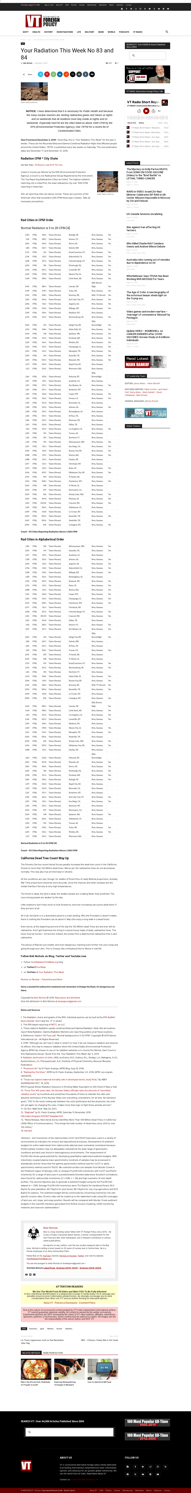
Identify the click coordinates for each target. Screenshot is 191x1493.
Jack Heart (163, 389)
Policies (74, 5)
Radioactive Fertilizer (34, 1072)
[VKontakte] (159, 9)
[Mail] (131, 9)
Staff (67, 5)
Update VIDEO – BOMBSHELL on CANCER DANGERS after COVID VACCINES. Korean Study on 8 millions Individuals (148, 335)
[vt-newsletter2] (146, 417)
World (111, 32)
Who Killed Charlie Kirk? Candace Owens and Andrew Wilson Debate (146, 245)
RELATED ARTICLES (31, 1353)
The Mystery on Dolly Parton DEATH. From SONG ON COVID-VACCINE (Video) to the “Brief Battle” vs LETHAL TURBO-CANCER (147, 174)
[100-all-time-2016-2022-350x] (147, 1439)
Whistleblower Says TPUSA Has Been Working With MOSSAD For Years (148, 277)
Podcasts (124, 32)
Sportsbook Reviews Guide (52, 1490)
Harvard (28, 1130)
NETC (54, 1024)
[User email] (34, 1274)
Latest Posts (132, 163)
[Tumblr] (85, 74)
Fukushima (33, 1329)
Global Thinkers (133, 426)
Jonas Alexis (139, 383)
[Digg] (92, 74)
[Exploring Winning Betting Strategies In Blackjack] (69, 1369)
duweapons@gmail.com (69, 1001)
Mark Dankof (149, 392)
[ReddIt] (66, 74)
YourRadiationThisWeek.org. (39, 1258)
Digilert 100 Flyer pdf (45, 1035)
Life (79, 32)
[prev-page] (22, 1390)
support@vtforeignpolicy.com (84, 1479)
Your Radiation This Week (51, 972)
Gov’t (26, 32)
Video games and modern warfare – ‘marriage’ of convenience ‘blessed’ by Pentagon (148, 314)
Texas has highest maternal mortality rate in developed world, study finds (60, 1079)
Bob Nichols (27, 63)
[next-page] (27, 1390)
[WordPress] (163, 9)
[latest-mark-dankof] (146, 367)
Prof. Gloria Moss (133, 392)
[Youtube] (168, 9)
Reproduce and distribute (67, 997)
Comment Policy (87, 1303)
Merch (111, 5)
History (48, 32)
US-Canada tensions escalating (144, 214)
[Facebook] (126, 9)
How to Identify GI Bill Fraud (99, 1382)
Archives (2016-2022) (90, 1268)
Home (23, 39)
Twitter (81, 1256)
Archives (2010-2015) (67, 1268)
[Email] (73, 74)
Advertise (119, 5)
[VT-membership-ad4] (147, 82)
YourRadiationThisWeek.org (44, 962)
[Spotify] (150, 9)
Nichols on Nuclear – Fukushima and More (41, 979)
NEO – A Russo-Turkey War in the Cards (99, 1340)
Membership (91, 5)
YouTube (47, 1256)
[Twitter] (154, 9)
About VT (59, 5)
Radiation (68, 1329)
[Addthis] (30, 1274)
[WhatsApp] (53, 74)
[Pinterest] (47, 74)
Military (89, 32)
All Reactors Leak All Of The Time (49, 165)
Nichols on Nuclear (67, 1256)
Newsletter (103, 5)
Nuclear (59, 1329)
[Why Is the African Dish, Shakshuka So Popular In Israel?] (36, 1369)
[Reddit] (136, 9)
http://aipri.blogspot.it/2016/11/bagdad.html (42, 1116)
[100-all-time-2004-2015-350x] (147, 1426)
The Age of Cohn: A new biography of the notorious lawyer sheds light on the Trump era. (148, 295)
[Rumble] (140, 9)
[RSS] (145, 9)
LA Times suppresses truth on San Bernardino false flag (42, 1341)
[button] (166, 32)
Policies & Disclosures (66, 1303)
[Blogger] (122, 9)
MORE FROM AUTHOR (53, 1353)
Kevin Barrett (154, 383)
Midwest (50, 1329)
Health (36, 32)
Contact (128, 5)
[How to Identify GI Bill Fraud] (103, 1369)
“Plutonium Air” (31, 1068)
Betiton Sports (69, 1490)
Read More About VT (96, 1473)
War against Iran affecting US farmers (143, 229)
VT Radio (137, 32)
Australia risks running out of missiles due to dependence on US (148, 261)
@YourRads (40, 967)
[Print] (79, 74)
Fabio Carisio (150, 389)
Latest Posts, (49, 1268)
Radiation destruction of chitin (38, 1057)
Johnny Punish (151, 401)
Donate (82, 5)
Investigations (65, 32)
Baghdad (29, 1112)
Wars (101, 32)
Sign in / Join (49, 5)
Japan (42, 1329)
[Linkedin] (60, 74)
